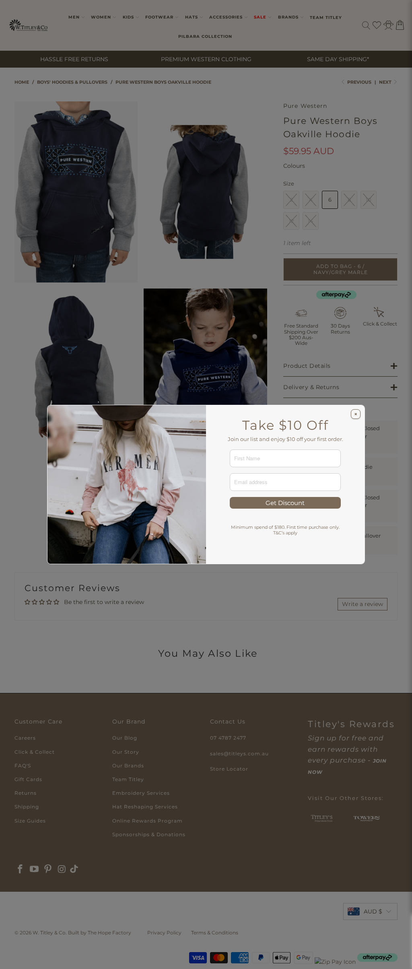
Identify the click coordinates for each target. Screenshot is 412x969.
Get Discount (285, 503)
